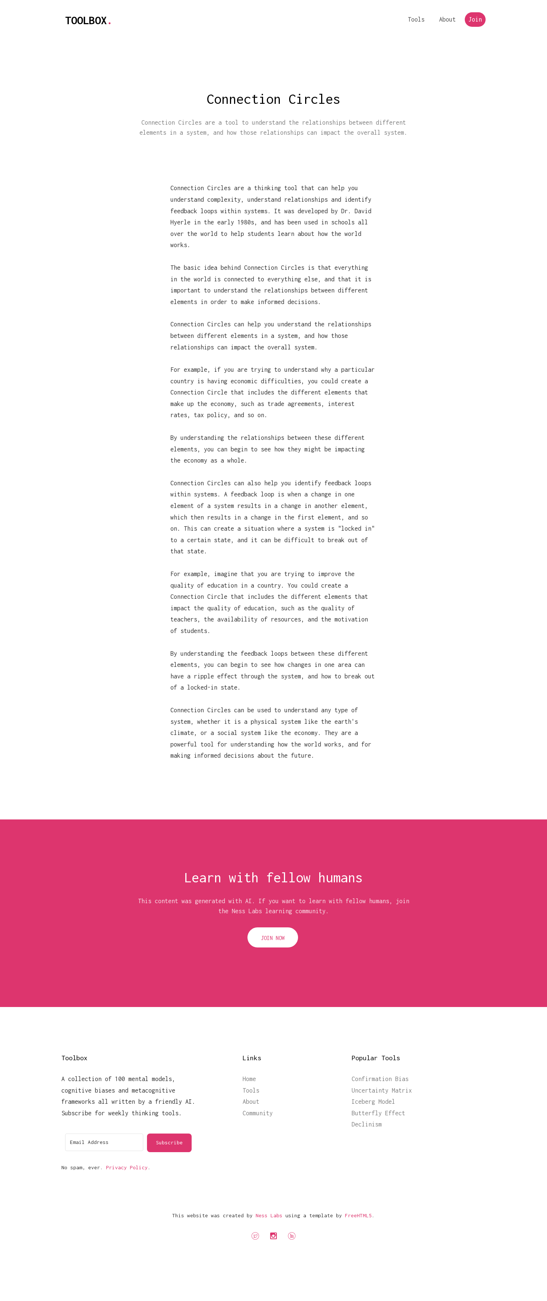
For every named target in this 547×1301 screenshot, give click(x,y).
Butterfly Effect (378, 1113)
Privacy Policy (127, 1167)
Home (249, 1078)
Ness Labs (269, 1215)
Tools (416, 19)
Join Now (273, 938)
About (447, 19)
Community (258, 1113)
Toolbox (89, 20)
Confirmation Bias (380, 1078)
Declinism (367, 1124)
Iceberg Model (373, 1101)
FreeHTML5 (358, 1215)
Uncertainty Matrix (382, 1090)
